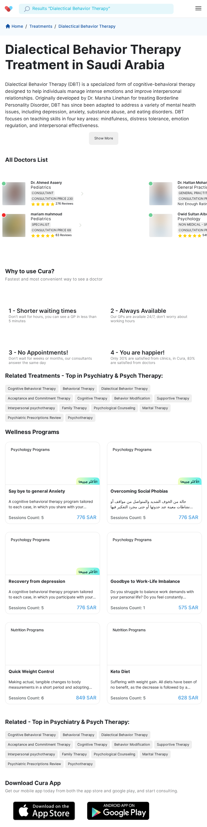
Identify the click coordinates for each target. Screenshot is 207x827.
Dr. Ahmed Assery (46, 182)
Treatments (40, 26)
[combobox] (33, 8)
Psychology (189, 218)
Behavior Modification (132, 398)
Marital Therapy (155, 408)
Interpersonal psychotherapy (31, 408)
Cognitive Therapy (92, 398)
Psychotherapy (80, 418)
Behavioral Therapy (78, 389)
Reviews (64, 203)
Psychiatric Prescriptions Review (34, 418)
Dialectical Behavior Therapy (87, 26)
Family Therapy (74, 408)
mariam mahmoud (46, 214)
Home (17, 26)
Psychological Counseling (114, 408)
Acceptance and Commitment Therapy (39, 398)
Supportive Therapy (173, 398)
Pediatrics (41, 187)
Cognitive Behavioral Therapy (32, 389)
